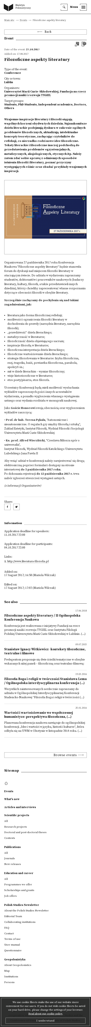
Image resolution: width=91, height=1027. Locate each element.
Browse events (65, 755)
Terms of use (12, 939)
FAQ (6, 927)
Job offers (10, 896)
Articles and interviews (20, 807)
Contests (9, 838)
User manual (12, 944)
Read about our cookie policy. (45, 1013)
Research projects (15, 826)
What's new (11, 799)
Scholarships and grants (19, 890)
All (6, 821)
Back (48, 32)
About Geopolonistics (17, 965)
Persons (9, 982)
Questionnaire (13, 950)
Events (23, 20)
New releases (12, 864)
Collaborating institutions (20, 922)
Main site (9, 20)
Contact (9, 933)
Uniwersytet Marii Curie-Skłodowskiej (31, 92)
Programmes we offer (18, 884)
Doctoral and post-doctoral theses (25, 832)
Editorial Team (13, 916)
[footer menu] (6, 783)
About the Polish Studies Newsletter (26, 910)
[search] (64, 7)
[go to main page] (18, 8)
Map (7, 970)
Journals (9, 858)
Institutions (11, 976)
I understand (45, 1020)
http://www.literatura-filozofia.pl (28, 561)
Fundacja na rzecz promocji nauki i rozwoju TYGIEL (45, 93)
